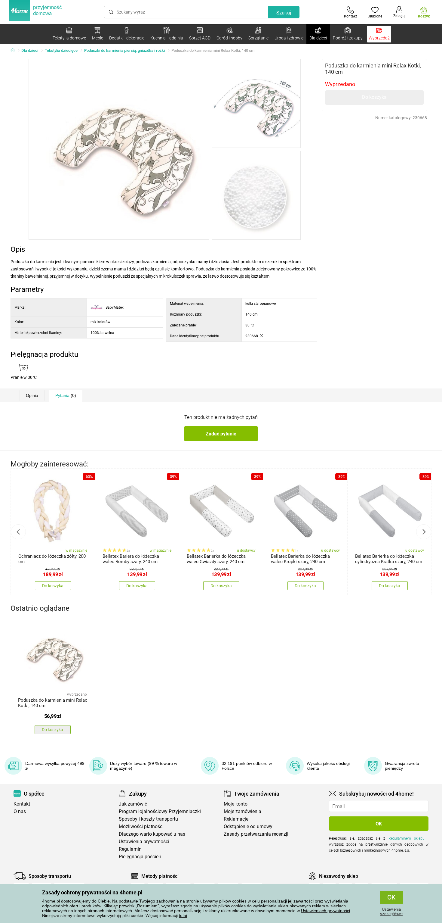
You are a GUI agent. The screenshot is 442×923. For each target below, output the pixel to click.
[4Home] (15, 50)
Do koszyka (374, 97)
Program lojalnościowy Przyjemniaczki (160, 811)
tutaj (183, 915)
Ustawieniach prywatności (325, 910)
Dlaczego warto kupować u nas (152, 834)
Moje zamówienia (242, 811)
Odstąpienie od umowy (248, 826)
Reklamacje (236, 819)
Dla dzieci (29, 50)
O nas (20, 811)
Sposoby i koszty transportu (148, 819)
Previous (18, 531)
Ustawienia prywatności (144, 841)
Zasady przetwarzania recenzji (256, 834)
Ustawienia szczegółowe (391, 911)
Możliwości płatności (141, 826)
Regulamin (130, 849)
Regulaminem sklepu (406, 838)
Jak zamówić (133, 804)
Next (423, 531)
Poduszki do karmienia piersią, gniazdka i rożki (124, 50)
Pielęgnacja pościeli (140, 856)
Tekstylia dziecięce (61, 50)
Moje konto (235, 804)
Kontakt (22, 804)
